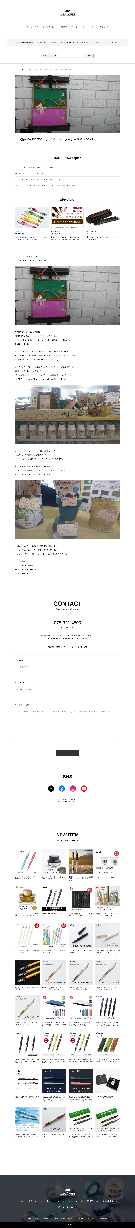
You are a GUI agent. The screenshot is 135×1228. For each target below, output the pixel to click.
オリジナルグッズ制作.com (44, 1201)
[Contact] (76, 1207)
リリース (89, 233)
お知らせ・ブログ (32, 27)
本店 (26, 130)
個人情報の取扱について (111, 1201)
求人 (82, 1201)
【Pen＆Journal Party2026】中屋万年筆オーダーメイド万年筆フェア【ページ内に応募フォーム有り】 (67, 238)
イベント (92, 27)
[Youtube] (72, 1207)
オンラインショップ (78, 27)
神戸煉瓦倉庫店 (19, 233)
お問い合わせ (104, 27)
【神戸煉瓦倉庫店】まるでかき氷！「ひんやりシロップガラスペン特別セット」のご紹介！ (31, 238)
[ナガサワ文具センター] (67, 13)
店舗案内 (64, 27)
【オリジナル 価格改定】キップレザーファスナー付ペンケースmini (102, 238)
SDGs (98, 1201)
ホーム (30, 1218)
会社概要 (90, 1201)
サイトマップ (90, 1218)
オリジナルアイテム (49, 27)
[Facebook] (67, 1207)
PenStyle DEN (55, 233)
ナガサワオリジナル (42, 1218)
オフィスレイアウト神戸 (24, 1201)
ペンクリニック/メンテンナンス (67, 1201)
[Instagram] (59, 1207)
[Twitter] (63, 1207)
